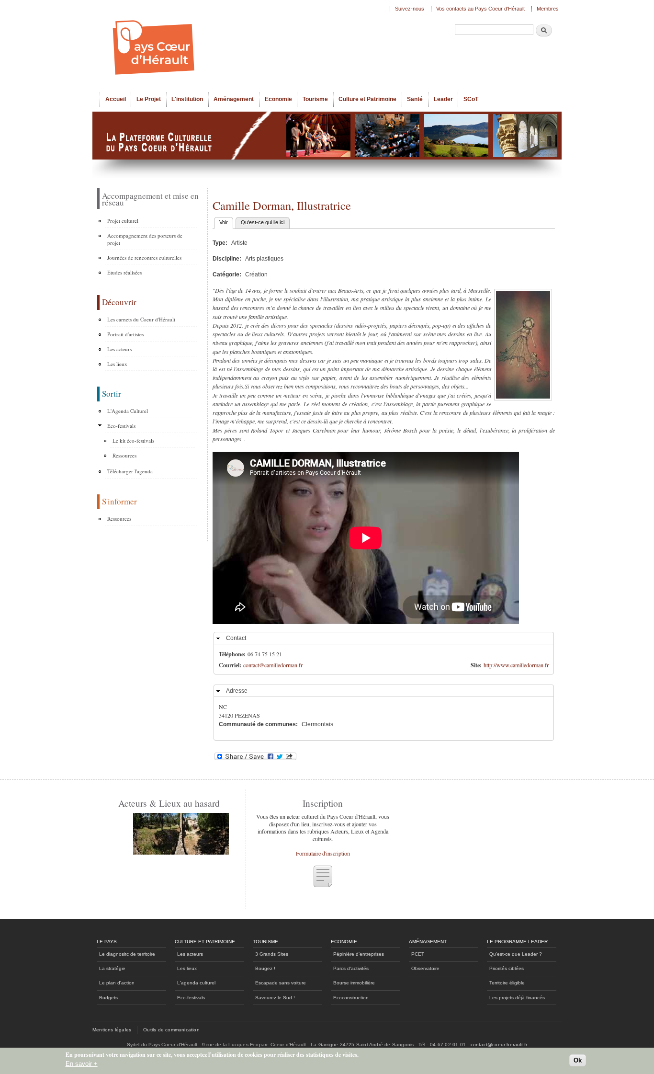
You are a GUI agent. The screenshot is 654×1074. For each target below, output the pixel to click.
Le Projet (148, 99)
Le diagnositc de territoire (127, 954)
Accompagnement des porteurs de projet (144, 239)
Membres (548, 8)
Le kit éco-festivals (133, 440)
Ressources (124, 455)
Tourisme (315, 99)
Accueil (115, 99)
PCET (417, 954)
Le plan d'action (117, 982)
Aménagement (234, 99)
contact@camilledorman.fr (273, 665)
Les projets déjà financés (517, 997)
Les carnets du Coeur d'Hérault (141, 319)
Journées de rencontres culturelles (144, 257)
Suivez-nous (409, 8)
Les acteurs (119, 349)
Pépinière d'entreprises (358, 954)
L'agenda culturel (196, 982)
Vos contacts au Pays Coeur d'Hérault (480, 8)
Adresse (237, 690)
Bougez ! (265, 968)
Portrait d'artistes (125, 334)
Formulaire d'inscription (323, 853)
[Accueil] (240, 46)
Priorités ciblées (506, 968)
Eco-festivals (121, 425)
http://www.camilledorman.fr (516, 665)
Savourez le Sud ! (275, 997)
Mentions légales (111, 1029)
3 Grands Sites (271, 954)
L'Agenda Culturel (127, 410)
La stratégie (112, 968)
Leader (443, 99)
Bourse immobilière (354, 982)
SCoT (470, 99)
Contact (236, 638)
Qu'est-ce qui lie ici (262, 222)
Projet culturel (122, 220)
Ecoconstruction (351, 997)
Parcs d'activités (351, 968)
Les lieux (117, 363)
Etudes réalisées (124, 272)
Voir (226, 222)
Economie (278, 99)
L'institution (187, 99)
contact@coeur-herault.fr (499, 1044)
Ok (578, 1060)
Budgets (108, 997)
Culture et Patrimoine (367, 99)
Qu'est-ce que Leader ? (515, 954)
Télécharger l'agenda (130, 471)
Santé (415, 99)
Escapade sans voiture (280, 982)
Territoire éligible (507, 982)
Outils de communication (171, 1029)
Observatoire (425, 968)
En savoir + (82, 1063)
